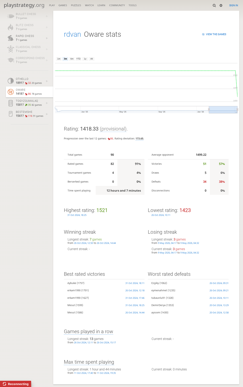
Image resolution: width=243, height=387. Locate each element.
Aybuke (71, 283)
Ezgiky (155, 283)
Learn (101, 5)
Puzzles (76, 5)
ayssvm (155, 312)
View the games (216, 34)
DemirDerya (158, 305)
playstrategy (24, 5)
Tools (133, 5)
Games (63, 5)
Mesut (71, 305)
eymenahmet (159, 290)
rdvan (72, 34)
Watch (89, 5)
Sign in (233, 5)
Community (117, 5)
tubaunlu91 (158, 297)
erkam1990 (74, 290)
